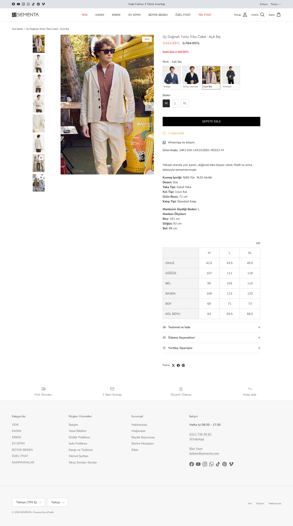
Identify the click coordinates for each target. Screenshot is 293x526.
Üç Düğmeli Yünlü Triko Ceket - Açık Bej (47, 29)
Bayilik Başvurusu (143, 437)
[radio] (172, 77)
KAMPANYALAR (23, 462)
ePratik (50, 512)
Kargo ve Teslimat (80, 450)
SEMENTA (26, 512)
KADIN (99, 15)
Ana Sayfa (17, 29)
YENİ (85, 15)
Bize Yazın (196, 449)
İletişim (264, 4)
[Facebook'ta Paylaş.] (178, 365)
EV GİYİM (135, 15)
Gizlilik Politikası (79, 437)
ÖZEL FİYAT (182, 15)
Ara (250, 503)
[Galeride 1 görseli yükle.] (107, 104)
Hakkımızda (139, 425)
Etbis (135, 450)
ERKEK (116, 15)
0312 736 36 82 (200, 434)
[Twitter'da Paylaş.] (173, 365)
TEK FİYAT (204, 15)
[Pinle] (183, 365)
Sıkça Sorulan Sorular (83, 462)
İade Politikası (78, 443)
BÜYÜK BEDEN (157, 15)
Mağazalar (139, 431)
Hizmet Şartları (78, 456)
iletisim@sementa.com (204, 453)
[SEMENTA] (25, 15)
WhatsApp (196, 439)
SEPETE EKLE (211, 121)
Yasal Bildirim (78, 431)
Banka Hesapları (142, 443)
